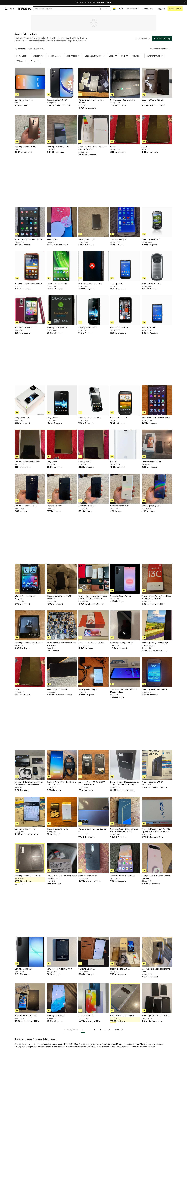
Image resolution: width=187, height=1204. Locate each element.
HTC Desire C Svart (118, 418)
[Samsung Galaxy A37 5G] (125, 579)
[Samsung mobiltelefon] (157, 266)
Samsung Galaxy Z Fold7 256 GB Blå (92, 830)
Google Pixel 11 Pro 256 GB (122, 1015)
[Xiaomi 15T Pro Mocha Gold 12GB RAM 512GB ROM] (93, 129)
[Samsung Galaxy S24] (30, 83)
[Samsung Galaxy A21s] (125, 489)
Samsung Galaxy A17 (24, 969)
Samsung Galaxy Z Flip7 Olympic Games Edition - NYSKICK (124, 830)
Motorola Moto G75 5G (120, 969)
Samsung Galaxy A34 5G (57, 100)
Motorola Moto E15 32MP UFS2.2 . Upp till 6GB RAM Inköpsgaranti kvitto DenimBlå (156, 830)
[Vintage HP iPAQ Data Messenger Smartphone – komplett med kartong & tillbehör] (30, 765)
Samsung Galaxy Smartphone (154, 689)
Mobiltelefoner (25, 49)
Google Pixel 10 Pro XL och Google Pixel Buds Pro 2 (62, 876)
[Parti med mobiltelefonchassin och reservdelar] (62, 625)
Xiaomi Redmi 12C (85, 1015)
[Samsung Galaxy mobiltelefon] (30, 444)
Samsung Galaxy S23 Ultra (58, 147)
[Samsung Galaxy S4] (125, 222)
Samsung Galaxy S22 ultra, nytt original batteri (155, 644)
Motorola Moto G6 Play (57, 283)
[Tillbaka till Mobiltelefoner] (16, 49)
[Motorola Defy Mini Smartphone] (30, 222)
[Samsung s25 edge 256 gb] (125, 625)
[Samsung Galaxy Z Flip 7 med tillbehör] (93, 83)
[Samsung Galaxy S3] (93, 222)
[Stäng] (185, 2)
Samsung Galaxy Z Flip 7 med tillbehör (90, 101)
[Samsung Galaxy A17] (30, 952)
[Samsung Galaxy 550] (157, 222)
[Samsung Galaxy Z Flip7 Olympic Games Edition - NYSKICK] (125, 812)
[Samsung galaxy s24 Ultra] (62, 672)
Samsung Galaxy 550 (151, 239)
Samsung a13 (52, 239)
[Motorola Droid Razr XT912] (93, 266)
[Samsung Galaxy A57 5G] (157, 765)
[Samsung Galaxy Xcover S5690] (30, 266)
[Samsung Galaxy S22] (62, 998)
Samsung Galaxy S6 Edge (26, 506)
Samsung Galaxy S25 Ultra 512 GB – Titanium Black (61, 783)
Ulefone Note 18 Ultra (151, 462)
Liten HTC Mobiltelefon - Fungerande (25, 597)
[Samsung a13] (62, 222)
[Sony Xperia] (62, 444)
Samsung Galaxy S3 (86, 239)
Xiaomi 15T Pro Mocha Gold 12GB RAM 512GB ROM (92, 148)
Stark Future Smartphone (25, 1015)
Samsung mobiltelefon (151, 283)
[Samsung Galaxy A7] (62, 489)
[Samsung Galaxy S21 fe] (30, 812)
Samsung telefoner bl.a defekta (155, 1015)
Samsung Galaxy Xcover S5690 (28, 283)
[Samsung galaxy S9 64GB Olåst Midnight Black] (125, 672)
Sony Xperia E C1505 (87, 327)
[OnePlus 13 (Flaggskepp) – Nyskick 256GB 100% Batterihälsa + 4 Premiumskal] (93, 579)
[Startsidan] (24, 8)
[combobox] (68, 9)
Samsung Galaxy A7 (55, 506)
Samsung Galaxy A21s (119, 506)
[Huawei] (125, 444)
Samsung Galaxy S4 (118, 239)
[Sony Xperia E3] (125, 266)
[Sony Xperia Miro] (30, 400)
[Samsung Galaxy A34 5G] (62, 83)
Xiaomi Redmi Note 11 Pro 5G (122, 875)
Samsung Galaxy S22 (55, 1015)
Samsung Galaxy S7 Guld (57, 829)
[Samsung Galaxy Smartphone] (157, 672)
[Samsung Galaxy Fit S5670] (93, 400)
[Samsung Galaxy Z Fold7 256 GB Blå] (93, 812)
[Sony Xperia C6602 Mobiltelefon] (157, 400)
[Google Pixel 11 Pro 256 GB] (125, 998)
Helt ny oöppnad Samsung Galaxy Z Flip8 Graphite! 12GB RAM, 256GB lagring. (124, 783)
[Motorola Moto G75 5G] (125, 952)
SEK (121, 9)
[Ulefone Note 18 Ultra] (157, 444)
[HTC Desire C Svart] (125, 400)
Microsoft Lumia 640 (119, 327)
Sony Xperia (52, 462)
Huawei (113, 462)
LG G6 (113, 147)
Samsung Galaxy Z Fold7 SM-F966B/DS (59, 597)
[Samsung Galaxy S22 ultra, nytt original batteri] (157, 625)
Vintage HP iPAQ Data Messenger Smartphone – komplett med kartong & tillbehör (29, 783)
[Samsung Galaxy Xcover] (62, 310)
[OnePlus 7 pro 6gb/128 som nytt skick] (157, 952)
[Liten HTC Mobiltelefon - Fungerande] (30, 579)
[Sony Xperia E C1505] (93, 310)
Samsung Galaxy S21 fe (25, 829)
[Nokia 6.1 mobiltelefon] (93, 858)
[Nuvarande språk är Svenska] (114, 8)
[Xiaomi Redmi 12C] (93, 998)
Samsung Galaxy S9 (86, 969)
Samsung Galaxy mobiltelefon (27, 462)
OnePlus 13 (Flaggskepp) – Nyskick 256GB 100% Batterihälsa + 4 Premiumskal (93, 597)
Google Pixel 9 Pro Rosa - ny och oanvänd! (156, 876)
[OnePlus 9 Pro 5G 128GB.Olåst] (93, 625)
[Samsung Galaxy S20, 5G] (157, 83)
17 (109, 1029)
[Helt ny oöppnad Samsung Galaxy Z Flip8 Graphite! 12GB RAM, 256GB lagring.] (125, 765)
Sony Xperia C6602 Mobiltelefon (156, 418)
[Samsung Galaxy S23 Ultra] (62, 129)
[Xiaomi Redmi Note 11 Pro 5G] (125, 858)
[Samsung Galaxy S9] (93, 952)
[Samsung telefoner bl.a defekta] (157, 998)
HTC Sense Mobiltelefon (25, 327)
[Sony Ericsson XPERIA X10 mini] (62, 952)
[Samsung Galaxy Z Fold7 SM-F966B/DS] (62, 579)
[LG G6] (125, 129)
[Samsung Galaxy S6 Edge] (30, 489)
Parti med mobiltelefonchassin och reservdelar (61, 644)
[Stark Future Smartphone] (30, 998)
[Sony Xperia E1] (62, 400)
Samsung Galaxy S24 (24, 100)
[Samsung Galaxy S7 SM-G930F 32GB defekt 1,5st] (93, 765)
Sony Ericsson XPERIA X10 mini (59, 969)
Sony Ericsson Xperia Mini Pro (122, 100)
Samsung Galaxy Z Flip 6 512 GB (28, 643)
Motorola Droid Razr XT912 (90, 283)
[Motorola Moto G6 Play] (62, 266)
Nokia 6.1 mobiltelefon (87, 875)
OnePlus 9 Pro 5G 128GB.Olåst (91, 643)
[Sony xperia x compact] (93, 672)
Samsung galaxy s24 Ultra (58, 689)
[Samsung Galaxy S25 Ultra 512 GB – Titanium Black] (62, 765)
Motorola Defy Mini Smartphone (28, 239)
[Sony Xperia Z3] (93, 444)
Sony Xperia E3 (116, 283)
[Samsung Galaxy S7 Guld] (62, 812)
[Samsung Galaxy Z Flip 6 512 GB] (30, 625)
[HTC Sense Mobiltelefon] (30, 310)
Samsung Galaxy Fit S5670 (89, 418)
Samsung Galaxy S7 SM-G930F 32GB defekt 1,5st (91, 783)
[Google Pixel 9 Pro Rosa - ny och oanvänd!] (157, 858)
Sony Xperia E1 (53, 418)
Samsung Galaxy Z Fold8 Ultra (27, 875)
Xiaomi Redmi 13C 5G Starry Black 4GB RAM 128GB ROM (156, 597)
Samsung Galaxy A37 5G (120, 596)
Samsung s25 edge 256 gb (121, 643)
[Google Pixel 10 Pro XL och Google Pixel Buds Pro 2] (62, 858)
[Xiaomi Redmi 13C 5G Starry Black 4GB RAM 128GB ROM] (157, 579)
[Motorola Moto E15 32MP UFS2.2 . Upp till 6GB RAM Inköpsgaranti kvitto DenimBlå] (157, 812)
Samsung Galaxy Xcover (57, 327)
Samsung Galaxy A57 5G (152, 782)
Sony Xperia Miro (22, 418)
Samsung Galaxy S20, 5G (152, 100)
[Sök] (100, 8)
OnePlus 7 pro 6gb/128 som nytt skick (156, 970)
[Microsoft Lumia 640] (125, 310)
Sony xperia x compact (88, 689)
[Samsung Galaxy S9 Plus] (30, 129)
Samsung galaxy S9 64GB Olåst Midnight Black (123, 690)
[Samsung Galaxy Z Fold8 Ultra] (30, 858)
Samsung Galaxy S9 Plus (25, 147)
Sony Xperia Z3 (84, 462)
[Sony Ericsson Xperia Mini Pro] (125, 83)
